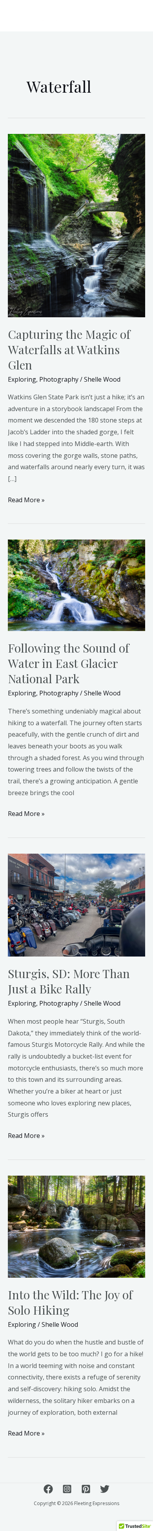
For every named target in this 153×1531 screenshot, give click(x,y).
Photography (58, 379)
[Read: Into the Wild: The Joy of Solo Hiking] (76, 1226)
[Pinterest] (86, 1489)
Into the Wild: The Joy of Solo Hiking (70, 1302)
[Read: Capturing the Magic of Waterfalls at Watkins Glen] (76, 225)
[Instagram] (67, 1489)
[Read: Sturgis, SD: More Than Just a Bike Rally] (76, 904)
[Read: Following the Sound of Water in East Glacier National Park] (76, 584)
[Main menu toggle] (135, 15)
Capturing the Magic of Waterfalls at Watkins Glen (69, 349)
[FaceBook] (48, 1489)
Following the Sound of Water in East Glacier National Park (68, 663)
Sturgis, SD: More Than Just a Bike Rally (69, 981)
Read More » (26, 499)
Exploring (22, 379)
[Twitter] (104, 1489)
